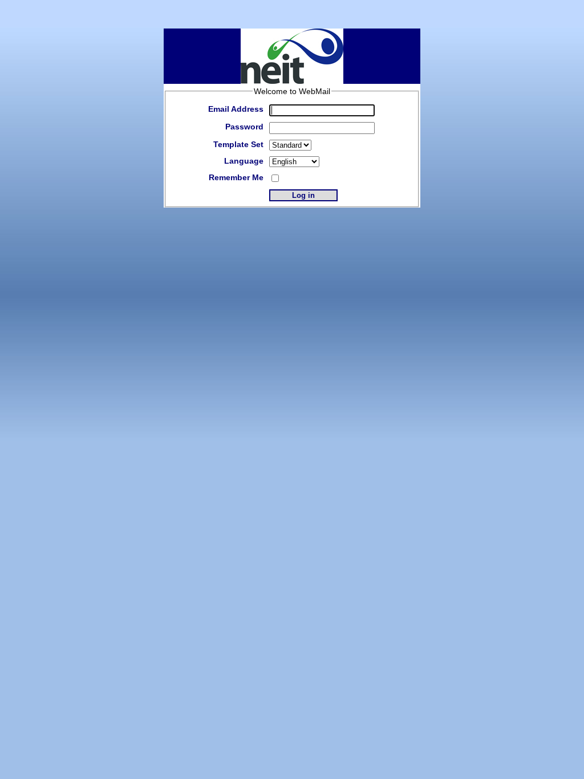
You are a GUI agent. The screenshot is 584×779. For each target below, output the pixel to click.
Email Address (235, 108)
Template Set (238, 144)
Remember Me (236, 177)
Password (244, 126)
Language (243, 160)
